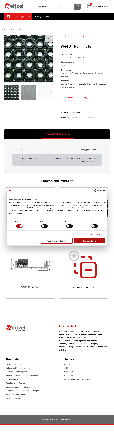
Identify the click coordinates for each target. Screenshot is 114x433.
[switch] (44, 226)
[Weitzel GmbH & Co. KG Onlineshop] (13, 6)
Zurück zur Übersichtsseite (14, 30)
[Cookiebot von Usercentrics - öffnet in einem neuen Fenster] (95, 191)
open (49, 38)
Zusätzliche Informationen (58, 134)
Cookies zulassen (89, 241)
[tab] (58, 134)
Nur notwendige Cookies (56, 241)
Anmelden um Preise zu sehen (75, 37)
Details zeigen (95, 234)
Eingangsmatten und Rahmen (83, 117)
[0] (89, 8)
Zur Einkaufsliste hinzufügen (77, 98)
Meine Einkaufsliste (100, 6)
